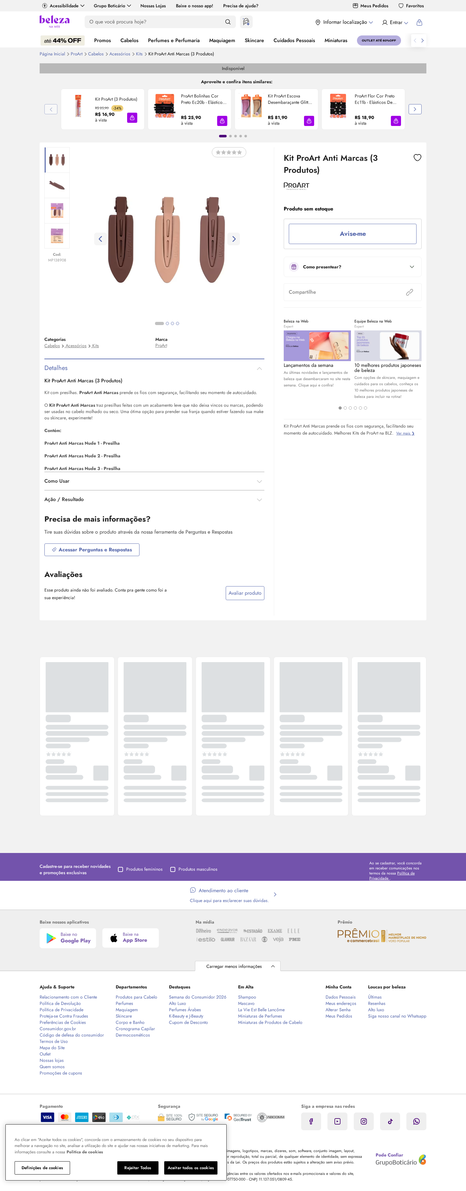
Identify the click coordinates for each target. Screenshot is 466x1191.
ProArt (77, 54)
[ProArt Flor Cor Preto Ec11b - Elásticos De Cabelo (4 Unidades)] (338, 109)
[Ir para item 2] (230, 136)
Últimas (375, 997)
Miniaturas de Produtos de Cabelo (270, 1022)
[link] (103, 109)
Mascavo (246, 1003)
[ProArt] (296, 187)
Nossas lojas (52, 1060)
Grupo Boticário (109, 6)
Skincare (254, 40)
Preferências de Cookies (63, 1022)
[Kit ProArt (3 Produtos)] (78, 109)
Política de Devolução (60, 1003)
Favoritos (415, 6)
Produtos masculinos (197, 869)
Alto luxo (376, 1009)
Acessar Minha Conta (394, 22)
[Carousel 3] (350, 408)
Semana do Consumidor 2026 (197, 997)
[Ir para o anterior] (415, 40)
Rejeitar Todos (137, 1168)
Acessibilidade (64, 6)
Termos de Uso (54, 1041)
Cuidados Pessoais (294, 40)
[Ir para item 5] (245, 136)
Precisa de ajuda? (240, 6)
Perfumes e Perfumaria (174, 40)
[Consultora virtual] (246, 22)
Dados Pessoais (341, 997)
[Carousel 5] (360, 408)
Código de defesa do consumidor (72, 1035)
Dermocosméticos (133, 1035)
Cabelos (129, 40)
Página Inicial (53, 54)
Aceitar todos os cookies (191, 1168)
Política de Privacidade (61, 1009)
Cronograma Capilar (135, 1028)
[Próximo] (415, 109)
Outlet (45, 1054)
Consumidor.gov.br (58, 1028)
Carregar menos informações (234, 966)
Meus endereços (341, 1003)
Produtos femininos (144, 869)
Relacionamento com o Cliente (68, 997)
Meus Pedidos (374, 6)
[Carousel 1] (340, 408)
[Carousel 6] (365, 408)
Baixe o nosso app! (194, 6)
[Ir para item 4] (240, 136)
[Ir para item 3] (235, 136)
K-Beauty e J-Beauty (186, 1016)
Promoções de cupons (61, 1073)
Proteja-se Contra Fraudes (64, 1016)
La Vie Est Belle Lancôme (261, 1009)
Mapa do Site (52, 1047)
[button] (132, 118)
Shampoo (247, 997)
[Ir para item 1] (223, 136)
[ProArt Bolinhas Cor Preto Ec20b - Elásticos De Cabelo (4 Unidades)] (164, 109)
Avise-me (353, 233)
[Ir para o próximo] (422, 40)
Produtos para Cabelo (136, 997)
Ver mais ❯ (405, 433)
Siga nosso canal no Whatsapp (397, 1016)
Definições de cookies (42, 1168)
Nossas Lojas (153, 6)
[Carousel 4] (355, 408)
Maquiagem (222, 40)
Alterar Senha (338, 1009)
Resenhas (376, 1003)
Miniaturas (336, 40)
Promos (102, 40)
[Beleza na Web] (54, 22)
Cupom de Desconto (188, 1022)
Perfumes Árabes (185, 1009)
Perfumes (124, 1003)
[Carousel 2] (345, 408)
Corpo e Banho (130, 1022)
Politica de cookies (85, 1152)
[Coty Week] (62, 40)
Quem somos (52, 1066)
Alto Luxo (177, 1003)
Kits (140, 54)
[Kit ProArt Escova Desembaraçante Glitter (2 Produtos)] (251, 109)
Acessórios (120, 54)
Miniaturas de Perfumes (260, 1016)
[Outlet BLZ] (379, 40)
